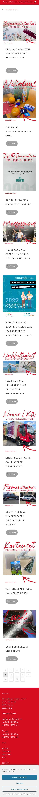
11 (11, 679)
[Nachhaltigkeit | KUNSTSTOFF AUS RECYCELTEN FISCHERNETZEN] (19, 364)
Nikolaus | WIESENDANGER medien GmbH (19, 131)
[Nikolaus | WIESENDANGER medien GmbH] (19, 101)
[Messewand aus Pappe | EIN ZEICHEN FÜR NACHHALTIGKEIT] (19, 233)
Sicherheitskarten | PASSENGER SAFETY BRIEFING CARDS (19, 53)
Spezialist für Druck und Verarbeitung (16, 2)
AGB (3, 757)
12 (17, 679)
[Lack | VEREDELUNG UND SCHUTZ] (19, 626)
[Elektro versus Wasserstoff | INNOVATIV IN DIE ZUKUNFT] (19, 495)
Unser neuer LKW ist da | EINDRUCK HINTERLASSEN (19, 462)
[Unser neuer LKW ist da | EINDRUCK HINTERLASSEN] (19, 431)
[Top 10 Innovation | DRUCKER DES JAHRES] (19, 174)
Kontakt (5, 748)
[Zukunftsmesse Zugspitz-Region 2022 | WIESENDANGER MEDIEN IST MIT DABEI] (19, 296)
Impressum (32, 794)
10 (5, 679)
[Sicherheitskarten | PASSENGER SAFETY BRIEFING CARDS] (19, 33)
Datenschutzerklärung (21, 794)
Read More (11, 71)
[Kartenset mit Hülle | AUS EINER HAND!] (19, 563)
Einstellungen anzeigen (19, 789)
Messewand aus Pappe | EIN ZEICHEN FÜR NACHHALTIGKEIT (18, 254)
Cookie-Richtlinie (8, 794)
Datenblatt (6, 751)
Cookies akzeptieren (19, 777)
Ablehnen (19, 783)
